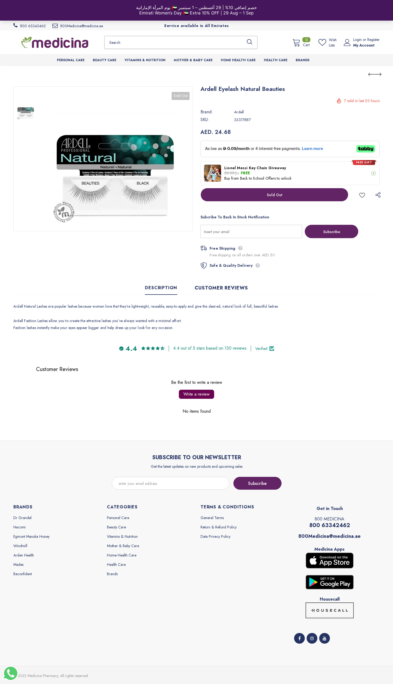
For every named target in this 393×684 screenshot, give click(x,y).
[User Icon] (347, 42)
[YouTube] (324, 638)
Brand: (207, 112)
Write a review (196, 394)
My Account (364, 45)
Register (373, 39)
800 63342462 (329, 525)
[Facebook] (299, 638)
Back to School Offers (258, 178)
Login (358, 39)
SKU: (205, 120)
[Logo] (54, 42)
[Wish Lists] (362, 194)
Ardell (239, 112)
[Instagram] (312, 638)
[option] (115, 159)
